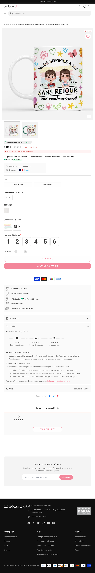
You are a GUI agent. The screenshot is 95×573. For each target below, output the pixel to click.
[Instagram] (38, 523)
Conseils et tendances (83, 546)
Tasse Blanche (18, 185)
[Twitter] (33, 523)
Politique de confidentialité (47, 537)
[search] (11, 13)
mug (13, 24)
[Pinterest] (53, 523)
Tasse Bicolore (47, 185)
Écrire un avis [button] (47, 429)
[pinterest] (57, 396)
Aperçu (49, 258)
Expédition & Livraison (45, 546)
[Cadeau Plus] (12, 6)
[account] (79, 6)
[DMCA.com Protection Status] (84, 511)
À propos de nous (10, 537)
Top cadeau (79, 541)
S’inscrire (66, 477)
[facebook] (49, 396)
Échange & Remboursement (47, 555)
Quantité (8, 251)
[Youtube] (48, 523)
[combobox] (49, 13)
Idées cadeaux (80, 537)
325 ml (8, 197)
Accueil (6, 24)
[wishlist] (84, 6)
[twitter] (53, 396)
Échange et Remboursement (58, 381)
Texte (77, 550)
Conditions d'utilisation (45, 541)
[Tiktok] (43, 523)
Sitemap (7, 550)
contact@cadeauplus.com (41, 506)
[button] (47, 220)
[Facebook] (28, 523)
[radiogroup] (47, 226)
